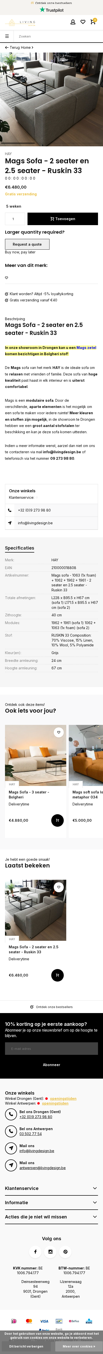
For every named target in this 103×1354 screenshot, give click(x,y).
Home (26, 47)
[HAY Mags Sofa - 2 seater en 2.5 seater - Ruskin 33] (35, 910)
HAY (8, 154)
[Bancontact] (59, 1321)
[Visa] (44, 1321)
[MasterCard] (29, 1321)
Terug (15, 47)
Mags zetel (86, 347)
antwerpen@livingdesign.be (43, 1168)
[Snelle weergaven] (57, 820)
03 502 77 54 (31, 1134)
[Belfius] (74, 1321)
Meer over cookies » (79, 1346)
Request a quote (27, 244)
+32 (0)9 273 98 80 (34, 510)
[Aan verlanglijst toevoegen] (6, 278)
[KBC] (89, 1321)
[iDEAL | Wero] (14, 1321)
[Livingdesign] (20, 22)
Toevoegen (65, 219)
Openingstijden (63, 1098)
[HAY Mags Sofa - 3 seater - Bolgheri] (35, 755)
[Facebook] (35, 1252)
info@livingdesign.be (35, 523)
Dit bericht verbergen (26, 1346)
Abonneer (51, 1065)
